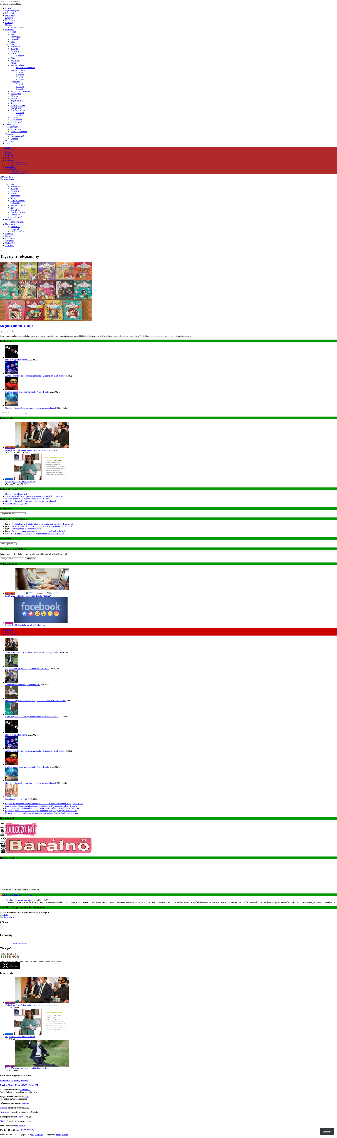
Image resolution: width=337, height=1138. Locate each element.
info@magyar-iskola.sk (20, 919)
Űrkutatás (20, 115)
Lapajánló (15, 39)
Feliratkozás (30, 559)
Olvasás (14, 98)
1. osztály (20, 72)
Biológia (14, 49)
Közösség (9, 22)
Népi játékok (10, 160)
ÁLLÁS (8, 8)
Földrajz (14, 58)
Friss (7, 632)
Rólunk (8, 152)
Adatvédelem (10, 156)
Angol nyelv (16, 46)
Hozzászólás (10, 634)
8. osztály (20, 56)
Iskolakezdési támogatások (16, 503)
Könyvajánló (16, 37)
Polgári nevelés (17, 101)
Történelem (15, 117)
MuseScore (4, 1088)
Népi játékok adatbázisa (19, 162)
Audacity (15, 1056)
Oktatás (8, 25)
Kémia (13, 63)
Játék (13, 34)
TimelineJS (25, 1065)
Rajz (12, 103)
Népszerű (9, 629)
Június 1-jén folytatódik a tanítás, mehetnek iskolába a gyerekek (31, 450)
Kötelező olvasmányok (25, 67)
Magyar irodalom (18, 65)
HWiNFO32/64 (27, 1106)
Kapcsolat (9, 154)
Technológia (10, 124)
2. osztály (20, 84)
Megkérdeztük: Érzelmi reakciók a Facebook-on (25, 625)
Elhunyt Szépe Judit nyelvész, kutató (27, 529)
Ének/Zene (15, 51)
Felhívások (9, 13)
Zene (7, 143)
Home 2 (13, 150)
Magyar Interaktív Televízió (18, 870)
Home (7, 148)
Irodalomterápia (17, 27)
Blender (25, 1079)
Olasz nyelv (15, 96)
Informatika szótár (17, 173)
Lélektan (14, 139)
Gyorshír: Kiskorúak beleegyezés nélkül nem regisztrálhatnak (30, 408)
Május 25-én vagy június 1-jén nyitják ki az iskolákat (27, 668)
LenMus (3, 1083)
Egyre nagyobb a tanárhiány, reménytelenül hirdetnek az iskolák (38, 531)
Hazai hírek (10, 15)
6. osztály (20, 75)
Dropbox (24, 1056)
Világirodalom (16, 120)
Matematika (15, 82)
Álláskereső (9, 167)
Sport (13, 41)
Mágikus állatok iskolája (16, 326)
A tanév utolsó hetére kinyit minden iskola (22, 684)
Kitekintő (9, 18)
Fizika (13, 53)
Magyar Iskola (37, 1110)
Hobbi (13, 32)
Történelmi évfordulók (19, 171)
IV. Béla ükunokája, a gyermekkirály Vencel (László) (27, 392)
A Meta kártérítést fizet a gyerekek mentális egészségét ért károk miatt (34, 376)
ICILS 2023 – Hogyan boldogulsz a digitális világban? (28, 596)
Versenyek (9, 141)
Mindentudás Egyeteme (20, 91)
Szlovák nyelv (16, 108)
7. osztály (20, 77)
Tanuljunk (9, 44)
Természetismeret (18, 110)
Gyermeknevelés (17, 136)
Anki (27, 1072)
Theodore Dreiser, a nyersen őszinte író (21, 875)
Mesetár (8, 158)
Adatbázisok (16, 129)
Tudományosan (11, 127)
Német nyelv (16, 94)
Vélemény (9, 134)
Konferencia (10, 20)
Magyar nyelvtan (18, 70)
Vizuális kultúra (17, 122)
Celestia (21, 1092)
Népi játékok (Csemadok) (20, 165)
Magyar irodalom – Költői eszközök (20, 481)
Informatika (15, 60)
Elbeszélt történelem (19, 131)
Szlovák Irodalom (18, 105)
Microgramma (62, 1110)
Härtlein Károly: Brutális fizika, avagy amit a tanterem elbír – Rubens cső (42, 524)
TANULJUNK (10, 169)
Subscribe (327, 1132)
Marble (3, 1097)
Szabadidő (9, 30)
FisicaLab (21, 1101)
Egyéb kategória (12, 11)
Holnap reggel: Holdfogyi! (16, 360)
